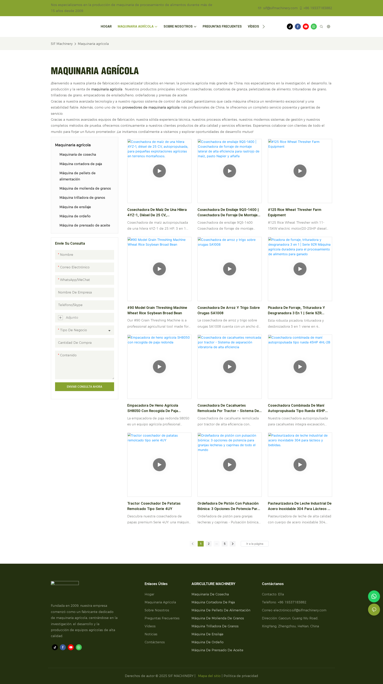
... (216, 543)
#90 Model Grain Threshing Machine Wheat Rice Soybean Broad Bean (157, 310)
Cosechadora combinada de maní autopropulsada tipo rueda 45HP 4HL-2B (296, 408)
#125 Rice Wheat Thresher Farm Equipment (294, 212)
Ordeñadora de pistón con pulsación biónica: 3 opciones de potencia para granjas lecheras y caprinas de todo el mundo (228, 506)
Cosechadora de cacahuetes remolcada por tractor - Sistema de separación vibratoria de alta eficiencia (228, 408)
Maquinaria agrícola (93, 44)
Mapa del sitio (209, 676)
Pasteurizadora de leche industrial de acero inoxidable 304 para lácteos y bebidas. (300, 506)
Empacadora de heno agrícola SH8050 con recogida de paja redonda (152, 408)
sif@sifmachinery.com (280, 8)
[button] (264, 26)
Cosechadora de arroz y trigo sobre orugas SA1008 (228, 310)
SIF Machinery (62, 44)
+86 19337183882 (317, 8)
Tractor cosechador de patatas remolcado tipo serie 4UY (154, 506)
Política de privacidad (241, 676)
